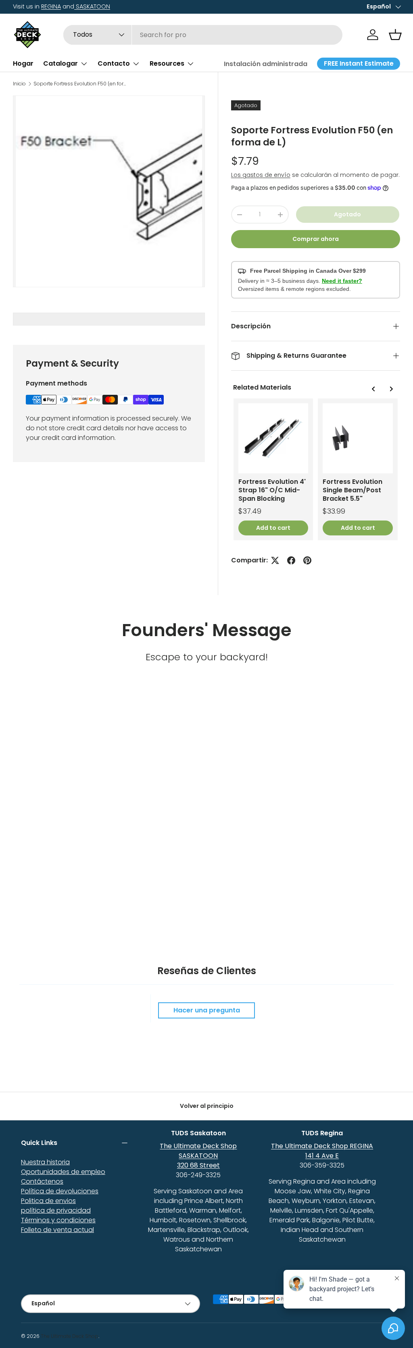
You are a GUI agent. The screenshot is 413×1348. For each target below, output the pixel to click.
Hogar (23, 63)
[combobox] (203, 35)
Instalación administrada (265, 63)
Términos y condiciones (58, 1220)
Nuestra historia (45, 1162)
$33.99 (334, 511)
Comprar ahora (315, 239)
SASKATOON (92, 6)
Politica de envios (48, 1200)
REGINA (51, 6)
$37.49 (249, 511)
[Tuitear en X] (275, 560)
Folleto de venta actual (57, 1229)
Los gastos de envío (260, 175)
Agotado (347, 214)
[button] (395, 35)
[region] (315, 469)
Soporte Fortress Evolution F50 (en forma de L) (81, 83)
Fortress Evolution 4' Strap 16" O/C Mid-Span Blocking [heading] (272, 490)
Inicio (19, 83)
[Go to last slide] (373, 388)
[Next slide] (390, 388)
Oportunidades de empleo (63, 1171)
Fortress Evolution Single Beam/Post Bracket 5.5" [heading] (352, 490)
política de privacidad (56, 1210)
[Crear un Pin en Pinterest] (307, 560)
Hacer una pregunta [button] (206, 1010)
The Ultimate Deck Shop (69, 1336)
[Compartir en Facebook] (291, 560)
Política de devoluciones (59, 1191)
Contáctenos (42, 1181)
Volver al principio (207, 1106)
